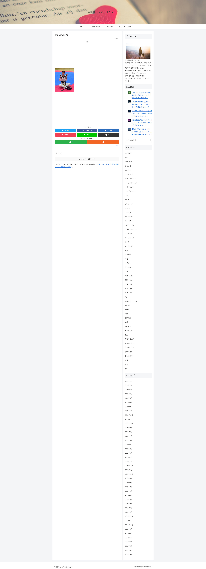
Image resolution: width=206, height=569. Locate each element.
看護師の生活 (129, 347)
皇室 (126, 335)
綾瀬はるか (128, 356)
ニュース (128, 221)
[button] (108, 135)
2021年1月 (128, 461)
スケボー (128, 208)
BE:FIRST (128, 153)
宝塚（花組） (129, 288)
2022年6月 (128, 389)
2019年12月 (129, 516)
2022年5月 (128, 394)
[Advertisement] (87, 54)
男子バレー (128, 330)
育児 (126, 360)
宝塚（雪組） (129, 292)
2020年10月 (129, 474)
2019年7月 (128, 537)
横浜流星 (128, 318)
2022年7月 (128, 385)
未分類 (127, 309)
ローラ (127, 242)
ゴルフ (127, 195)
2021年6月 (128, 440)
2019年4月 (128, 550)
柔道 (126, 314)
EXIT (126, 157)
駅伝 (126, 369)
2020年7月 (128, 487)
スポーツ (128, 212)
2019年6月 (128, 542)
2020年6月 (128, 491)
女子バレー (128, 267)
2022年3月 (128, 402)
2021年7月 (128, 436)
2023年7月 (128, 381)
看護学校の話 (129, 339)
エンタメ (128, 170)
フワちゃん (128, 233)
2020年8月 (128, 482)
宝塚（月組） (129, 284)
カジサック (128, 174)
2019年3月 (128, 554)
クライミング (129, 187)
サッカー (128, 200)
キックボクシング (131, 183)
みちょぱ (128, 166)
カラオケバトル (130, 178)
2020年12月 (129, 466)
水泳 (126, 322)
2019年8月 (128, 533)
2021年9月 (128, 428)
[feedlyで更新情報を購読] (71, 142)
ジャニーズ (128, 204)
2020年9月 (128, 478)
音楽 (126, 364)
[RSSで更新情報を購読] (103, 142)
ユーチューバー (130, 238)
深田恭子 (128, 326)
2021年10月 (129, 423)
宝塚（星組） (129, 280)
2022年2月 (128, 406)
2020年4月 (128, 499)
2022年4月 (128, 398)
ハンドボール (129, 225)
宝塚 (126, 271)
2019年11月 (129, 520)
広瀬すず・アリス (131, 301)
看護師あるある (130, 343)
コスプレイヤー (130, 191)
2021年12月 (129, 415)
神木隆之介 (128, 352)
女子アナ (128, 263)
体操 (126, 250)
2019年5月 (128, 546)
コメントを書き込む (87, 159)
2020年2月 (128, 508)
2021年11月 (129, 419)
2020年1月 (128, 512)
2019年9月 (128, 529)
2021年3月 (128, 453)
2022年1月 (128, 411)
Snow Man (128, 162)
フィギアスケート (131, 229)
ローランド (128, 246)
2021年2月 (128, 457)
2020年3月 (128, 504)
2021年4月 (128, 449)
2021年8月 (128, 432)
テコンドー (128, 216)
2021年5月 (128, 444)
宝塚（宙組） (129, 276)
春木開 (127, 305)
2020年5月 (128, 495)
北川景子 (128, 254)
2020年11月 (129, 470)
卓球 (126, 259)
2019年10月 (129, 525)
